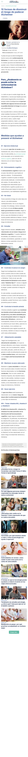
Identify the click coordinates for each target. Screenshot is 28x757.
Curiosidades (4, 534)
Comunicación (5, 489)
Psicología (4, 467)
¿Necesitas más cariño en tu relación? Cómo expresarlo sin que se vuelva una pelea (13, 515)
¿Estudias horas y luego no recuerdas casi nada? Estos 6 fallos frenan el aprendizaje (13, 471)
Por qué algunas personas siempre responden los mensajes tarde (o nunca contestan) (13, 493)
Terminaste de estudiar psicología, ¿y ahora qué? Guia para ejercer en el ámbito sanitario (13, 604)
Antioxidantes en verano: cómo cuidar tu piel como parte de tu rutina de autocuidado (12, 559)
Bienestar (3, 556)
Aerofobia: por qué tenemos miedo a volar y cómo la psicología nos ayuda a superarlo (13, 537)
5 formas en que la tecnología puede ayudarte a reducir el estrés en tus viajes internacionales (14, 582)
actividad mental (20, 154)
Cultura (3, 5)
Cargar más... (14, 632)
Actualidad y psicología (11, 5)
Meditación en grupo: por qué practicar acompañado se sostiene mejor (13, 626)
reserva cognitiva (6, 158)
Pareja (3, 511)
